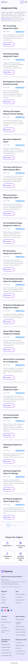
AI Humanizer (19, 642)
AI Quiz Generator (5, 650)
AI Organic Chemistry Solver (20, 558)
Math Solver (4, 619)
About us (3, 594)
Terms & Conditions (20, 594)
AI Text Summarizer (20, 653)
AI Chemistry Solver (7, 557)
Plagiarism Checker (20, 645)
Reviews (3, 602)
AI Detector (18, 648)
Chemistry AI (4, 627)
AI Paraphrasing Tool (20, 651)
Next (19, 525)
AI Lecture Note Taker (6, 652)
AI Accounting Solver (20, 546)
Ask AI (2, 625)
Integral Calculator (20, 619)
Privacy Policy (19, 597)
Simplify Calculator (20, 626)
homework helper (6, 19)
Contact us (3, 600)
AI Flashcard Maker (5, 647)
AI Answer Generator (6, 622)
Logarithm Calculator (20, 629)
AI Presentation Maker (6, 655)
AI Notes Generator (5, 644)
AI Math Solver (7, 546)
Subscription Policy (20, 600)
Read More (7, 44)
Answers (3, 597)
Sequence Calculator (20, 632)
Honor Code (18, 602)
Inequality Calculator (20, 635)
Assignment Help (20, 31)
